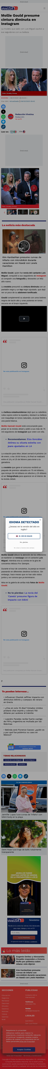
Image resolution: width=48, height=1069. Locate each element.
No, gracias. (24, 542)
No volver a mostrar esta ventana (24, 548)
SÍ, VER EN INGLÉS (24, 536)
